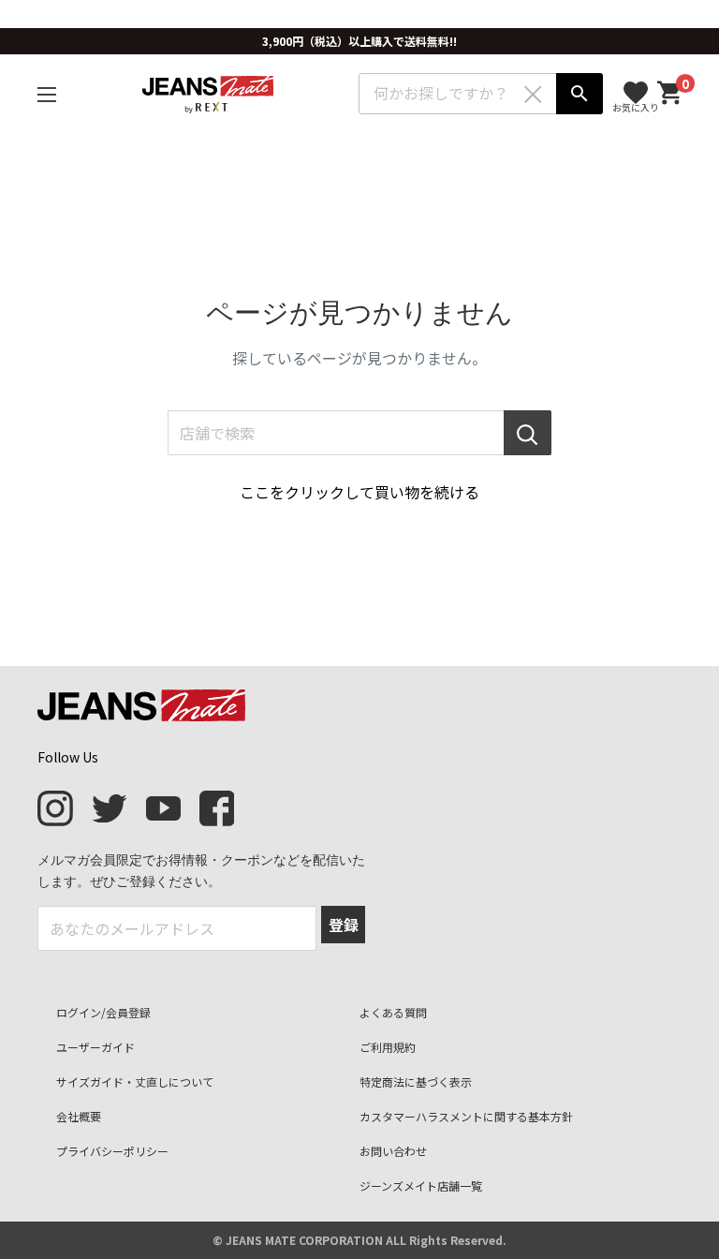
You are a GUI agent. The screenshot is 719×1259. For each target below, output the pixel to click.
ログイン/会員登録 (103, 1012)
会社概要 (78, 1116)
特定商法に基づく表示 (416, 1081)
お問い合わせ (393, 1151)
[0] (670, 93)
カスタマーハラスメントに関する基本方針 (466, 1116)
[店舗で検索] (527, 432)
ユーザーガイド (95, 1047)
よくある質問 (393, 1012)
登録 (344, 924)
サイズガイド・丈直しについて (134, 1081)
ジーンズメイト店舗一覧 (421, 1185)
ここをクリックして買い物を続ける (359, 492)
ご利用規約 (388, 1047)
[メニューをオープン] (46, 94)
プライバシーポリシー (112, 1151)
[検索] (579, 93)
